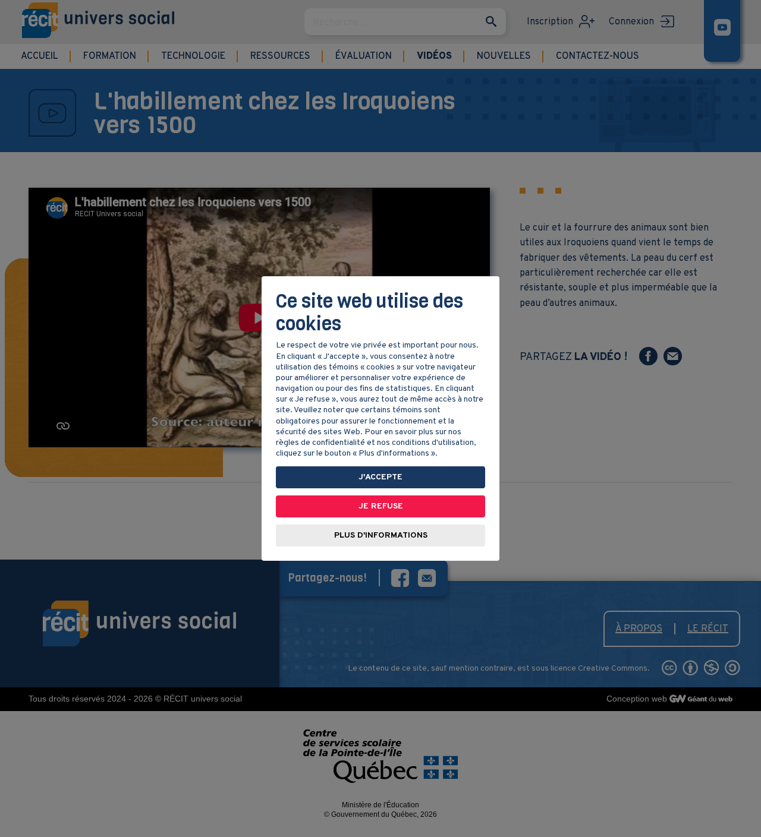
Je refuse (381, 506)
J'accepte (380, 477)
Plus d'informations (380, 535)
